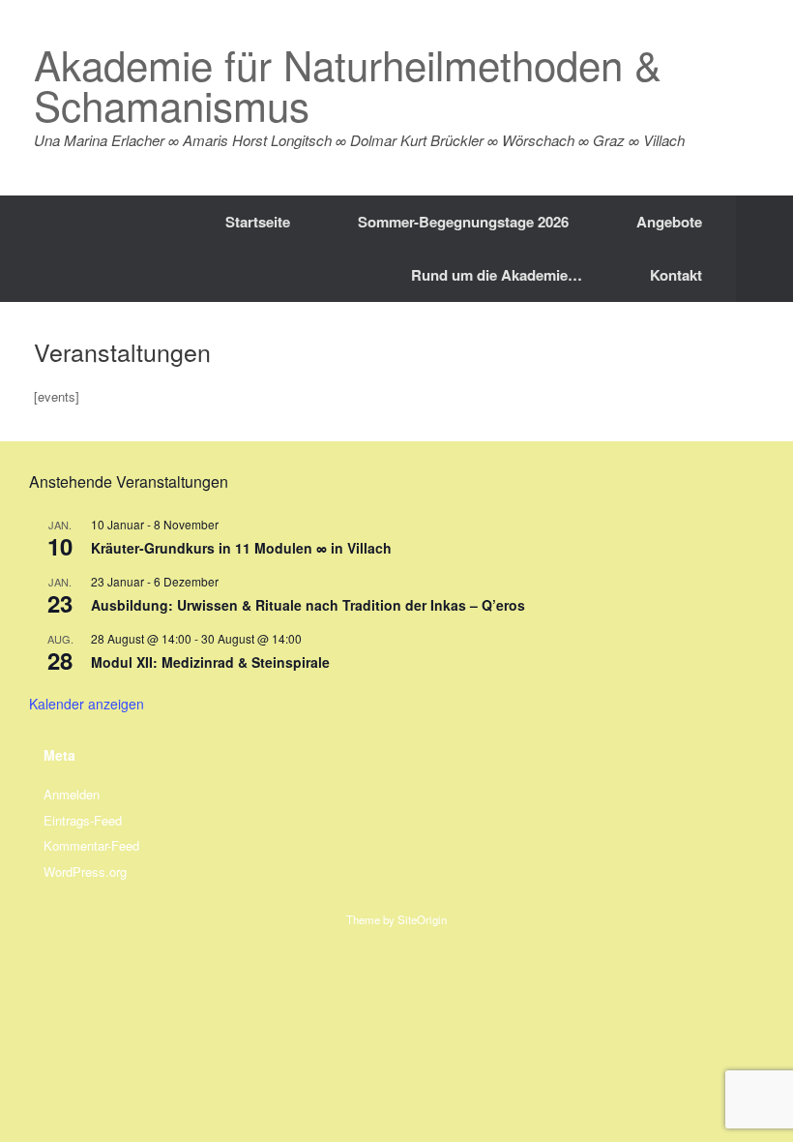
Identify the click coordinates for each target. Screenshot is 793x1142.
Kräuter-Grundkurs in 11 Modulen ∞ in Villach (241, 547)
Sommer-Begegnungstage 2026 (463, 221)
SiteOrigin (422, 919)
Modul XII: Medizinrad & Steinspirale (210, 662)
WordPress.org (85, 871)
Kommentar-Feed (91, 845)
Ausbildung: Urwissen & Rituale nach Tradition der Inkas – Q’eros (308, 605)
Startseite (257, 221)
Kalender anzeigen (86, 703)
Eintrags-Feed (83, 820)
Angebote (669, 221)
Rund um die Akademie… (496, 275)
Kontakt (676, 275)
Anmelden (72, 794)
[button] (764, 248)
